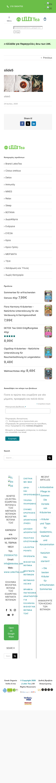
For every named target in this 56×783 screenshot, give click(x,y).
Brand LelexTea (13, 163)
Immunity (10, 184)
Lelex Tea (26, 684)
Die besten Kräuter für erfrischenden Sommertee (45, 578)
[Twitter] (11, 610)
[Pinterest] (13, 615)
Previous (47, 57)
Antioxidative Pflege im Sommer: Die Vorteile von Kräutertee (45, 500)
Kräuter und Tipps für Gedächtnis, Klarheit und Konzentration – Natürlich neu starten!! (45, 540)
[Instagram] (15, 610)
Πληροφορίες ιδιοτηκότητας (16, 419)
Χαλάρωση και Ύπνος (17, 268)
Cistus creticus (13, 170)
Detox (8, 177)
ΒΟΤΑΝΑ (10, 212)
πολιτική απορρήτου (34, 426)
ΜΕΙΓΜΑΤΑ (11, 254)
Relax (8, 198)
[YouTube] (9, 615)
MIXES (8, 191)
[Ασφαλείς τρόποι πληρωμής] (28, 693)
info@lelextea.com (13, 563)
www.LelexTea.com (14, 572)
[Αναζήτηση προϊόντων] (15, 31)
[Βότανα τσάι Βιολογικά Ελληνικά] (11, 690)
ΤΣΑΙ (7, 261)
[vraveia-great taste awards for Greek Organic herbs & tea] (45, 690)
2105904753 (10, 555)
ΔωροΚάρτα (11, 219)
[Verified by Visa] (28, 698)
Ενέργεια (10, 226)
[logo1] (28, 17)
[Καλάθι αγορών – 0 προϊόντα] (45, 19)
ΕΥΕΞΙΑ (9, 233)
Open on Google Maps (11, 632)
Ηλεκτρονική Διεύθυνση (15, 407)
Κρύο (8, 240)
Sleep (8, 205)
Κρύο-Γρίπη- (12, 247)
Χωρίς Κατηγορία (14, 275)
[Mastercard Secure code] (28, 703)
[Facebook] (6, 610)
